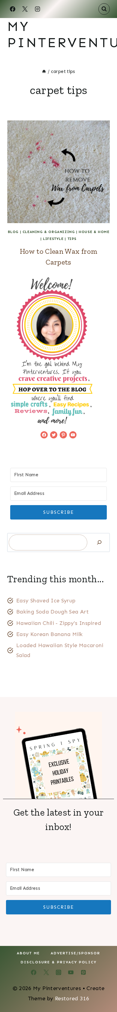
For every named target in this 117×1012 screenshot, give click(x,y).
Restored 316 (72, 998)
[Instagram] (37, 9)
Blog (13, 232)
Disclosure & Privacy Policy (59, 962)
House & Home (94, 232)
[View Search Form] (104, 9)
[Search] (99, 542)
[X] (25, 9)
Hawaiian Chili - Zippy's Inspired (58, 623)
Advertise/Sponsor (75, 953)
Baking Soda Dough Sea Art (52, 611)
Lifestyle (53, 239)
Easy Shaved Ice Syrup (46, 600)
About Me (28, 953)
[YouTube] (70, 972)
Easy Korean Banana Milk (49, 634)
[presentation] (58, 171)
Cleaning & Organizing (48, 232)
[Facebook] (12, 9)
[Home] (44, 71)
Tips (72, 239)
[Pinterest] (83, 972)
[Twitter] (46, 972)
